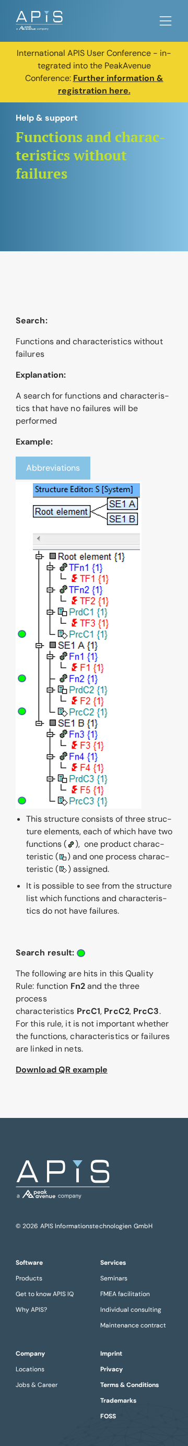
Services (113, 1262)
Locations (30, 1369)
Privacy (111, 1369)
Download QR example (62, 1069)
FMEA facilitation (125, 1294)
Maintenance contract (133, 1325)
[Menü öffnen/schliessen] (165, 21)
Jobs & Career (36, 1385)
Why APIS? (31, 1309)
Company (30, 1353)
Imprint (111, 1353)
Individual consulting (130, 1309)
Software (29, 1262)
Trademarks (118, 1400)
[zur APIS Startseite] (39, 21)
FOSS (108, 1416)
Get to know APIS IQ (45, 1294)
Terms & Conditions (129, 1385)
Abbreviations (53, 467)
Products (29, 1278)
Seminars (113, 1278)
